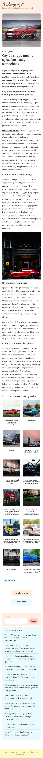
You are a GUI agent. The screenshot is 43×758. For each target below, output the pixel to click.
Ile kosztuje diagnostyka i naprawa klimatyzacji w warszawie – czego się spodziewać (20, 659)
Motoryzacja (9, 580)
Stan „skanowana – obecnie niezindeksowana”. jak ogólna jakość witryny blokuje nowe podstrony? (19, 648)
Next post (21, 601)
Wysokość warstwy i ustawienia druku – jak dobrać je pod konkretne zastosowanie (21, 638)
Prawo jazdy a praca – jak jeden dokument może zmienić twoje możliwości (17, 716)
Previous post (21, 593)
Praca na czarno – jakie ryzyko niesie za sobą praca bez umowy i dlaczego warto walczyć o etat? (21, 687)
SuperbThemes (21, 754)
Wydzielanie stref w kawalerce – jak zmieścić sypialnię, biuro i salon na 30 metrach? (20, 706)
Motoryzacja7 (13, 4)
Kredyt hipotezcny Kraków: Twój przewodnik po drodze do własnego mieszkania (19, 677)
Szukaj (7, 617)
